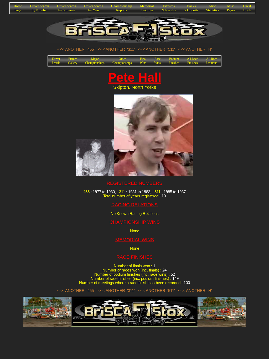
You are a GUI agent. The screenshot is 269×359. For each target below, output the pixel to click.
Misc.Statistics (212, 8)
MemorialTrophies (147, 8)
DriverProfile (56, 61)
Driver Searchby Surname (66, 8)
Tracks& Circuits (191, 8)
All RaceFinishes (192, 61)
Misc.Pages (231, 8)
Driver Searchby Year (93, 8)
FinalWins (143, 61)
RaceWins (157, 61)
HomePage (18, 8)
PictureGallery (72, 61)
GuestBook (247, 8)
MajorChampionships (95, 61)
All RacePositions (211, 61)
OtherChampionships (122, 61)
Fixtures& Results (169, 8)
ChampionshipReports (121, 8)
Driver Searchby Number (39, 8)
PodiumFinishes (174, 61)
